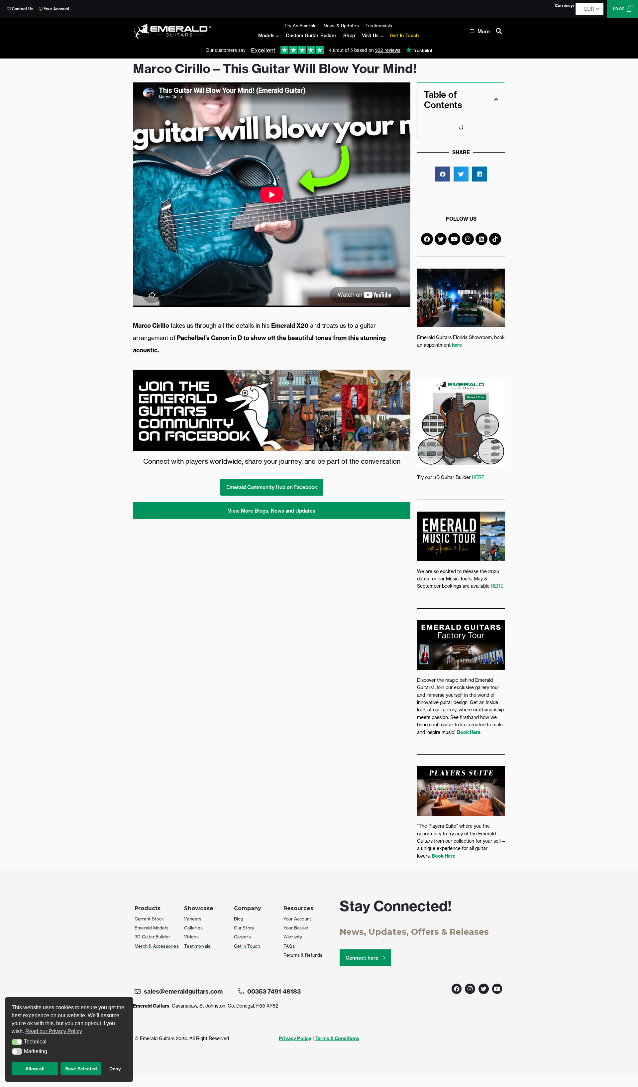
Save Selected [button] (81, 1068)
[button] (17, 1042)
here (457, 345)
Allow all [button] (35, 1068)
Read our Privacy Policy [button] (53, 1031)
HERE (478, 477)
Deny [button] (115, 1068)
